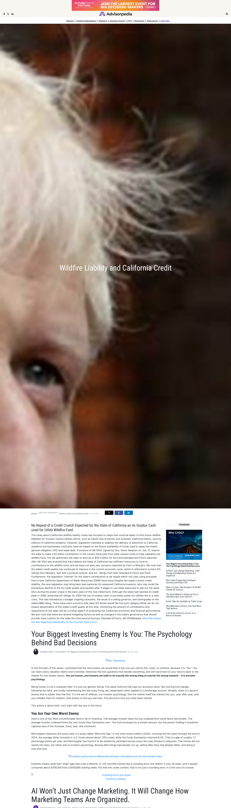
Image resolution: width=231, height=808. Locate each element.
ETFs (130, 21)
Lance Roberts (60, 652)
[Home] (116, 14)
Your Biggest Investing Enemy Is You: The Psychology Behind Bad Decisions (97, 652)
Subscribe (165, 21)
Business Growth (117, 21)
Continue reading (115, 778)
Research (103, 21)
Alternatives (152, 21)
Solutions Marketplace (86, 21)
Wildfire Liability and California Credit (73, 514)
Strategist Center (46, 652)
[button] (109, 513)
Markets (70, 21)
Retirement (139, 21)
